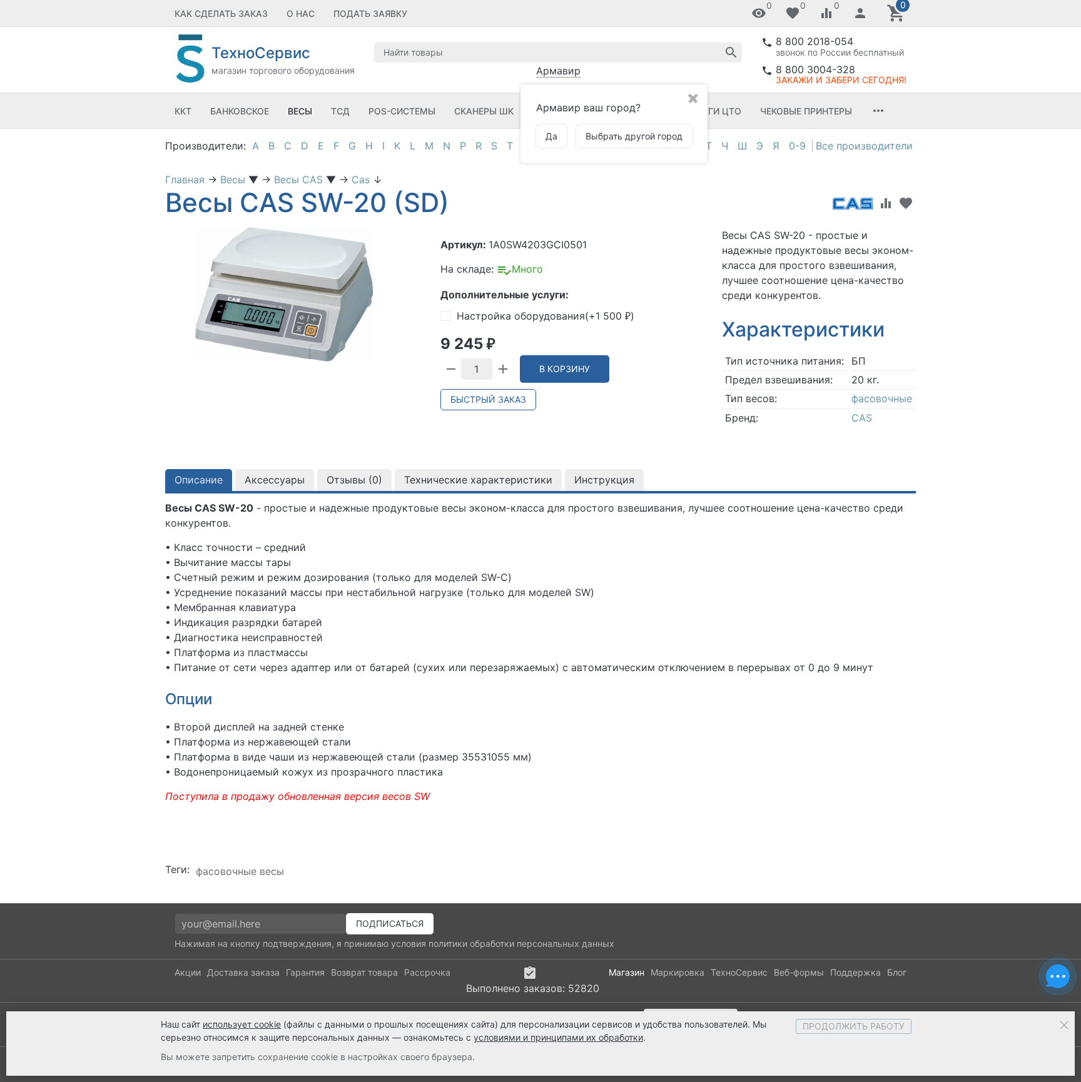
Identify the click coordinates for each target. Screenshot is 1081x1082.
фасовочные (881, 398)
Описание (199, 479)
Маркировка (677, 972)
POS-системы (401, 111)
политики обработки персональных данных (521, 943)
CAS (861, 418)
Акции (188, 972)
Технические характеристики (478, 479)
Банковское (239, 111)
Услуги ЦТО (713, 111)
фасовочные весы (240, 871)
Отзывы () (354, 479)
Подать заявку (370, 13)
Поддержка (855, 972)
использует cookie (242, 1024)
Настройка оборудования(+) (545, 316)
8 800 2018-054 (814, 41)
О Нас (301, 13)
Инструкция (604, 479)
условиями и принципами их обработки (558, 1037)
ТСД (340, 111)
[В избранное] (906, 203)
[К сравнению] (886, 203)
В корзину (564, 368)
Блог (896, 972)
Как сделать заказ (221, 13)
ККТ (183, 111)
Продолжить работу (854, 1026)
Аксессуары (275, 479)
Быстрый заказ (488, 399)
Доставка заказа (243, 972)
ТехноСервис (739, 972)
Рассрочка (427, 972)
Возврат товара (364, 972)
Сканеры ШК (484, 111)
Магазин (626, 972)
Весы (300, 111)
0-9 (797, 145)
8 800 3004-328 (815, 69)
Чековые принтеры (806, 111)
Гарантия (305, 972)
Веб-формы (799, 972)
